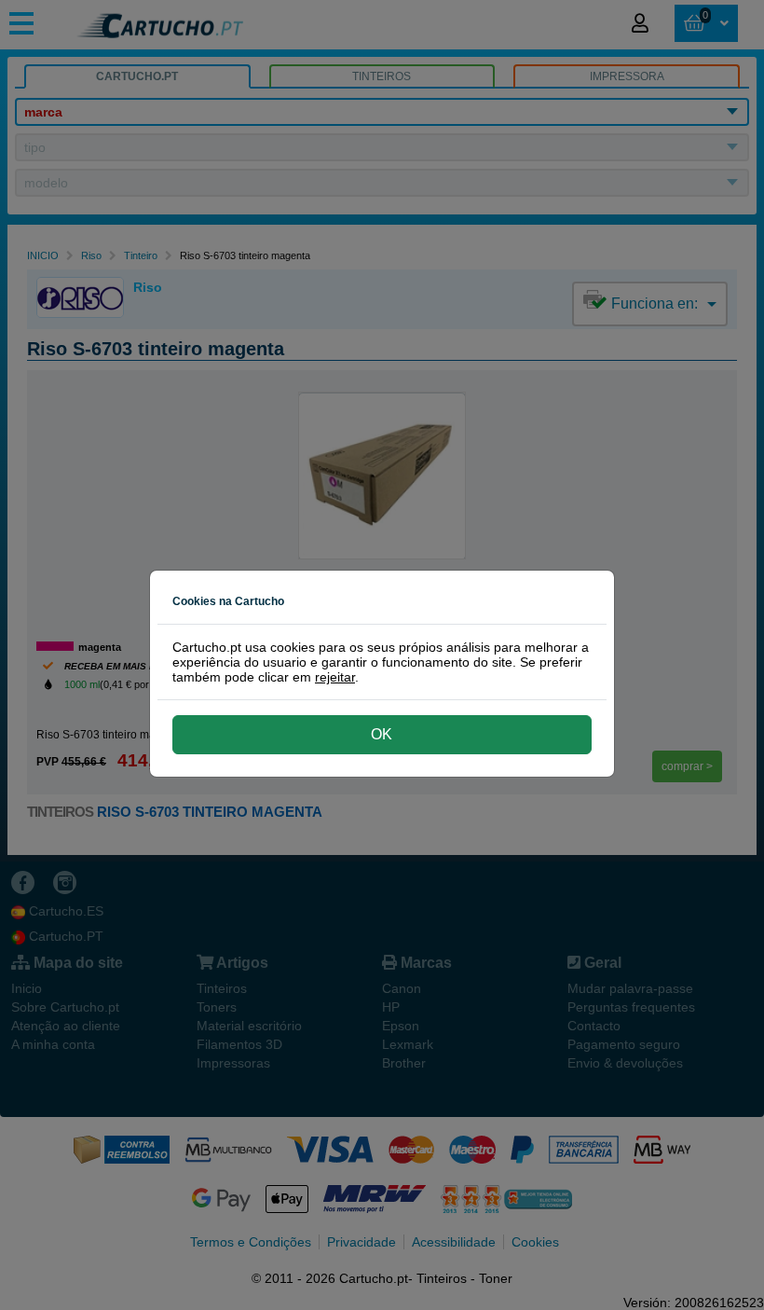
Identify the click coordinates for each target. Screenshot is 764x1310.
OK (381, 734)
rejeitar (335, 676)
